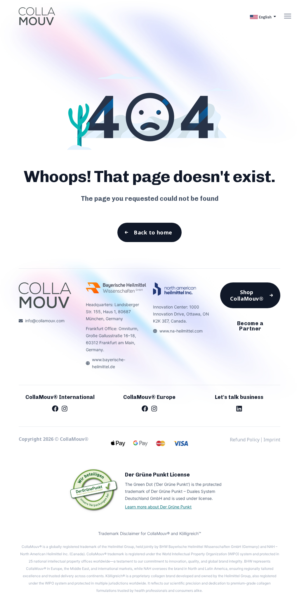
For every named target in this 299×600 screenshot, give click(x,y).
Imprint (271, 439)
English (265, 17)
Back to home (153, 232)
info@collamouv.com (45, 320)
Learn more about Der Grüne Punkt (158, 506)
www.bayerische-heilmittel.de (108, 363)
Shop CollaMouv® (247, 295)
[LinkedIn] (239, 408)
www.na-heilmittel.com (181, 330)
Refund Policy (245, 439)
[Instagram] (64, 408)
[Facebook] (55, 408)
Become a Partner (250, 326)
